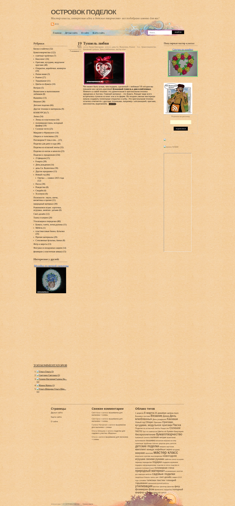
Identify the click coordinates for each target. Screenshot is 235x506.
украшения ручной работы (158, 483)
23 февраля (40, 158)
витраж (163, 437)
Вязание (37, 101)
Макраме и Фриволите (44, 132)
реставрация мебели (143, 474)
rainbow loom (173, 413)
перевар (138, 462)
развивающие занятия (174, 471)
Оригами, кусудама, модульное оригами (154, 423)
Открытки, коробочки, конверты (50, 68)
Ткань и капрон (40, 217)
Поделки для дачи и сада (44, 144)
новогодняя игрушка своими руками (156, 457)
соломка (142, 480)
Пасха (38, 184)
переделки (147, 462)
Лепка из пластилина (45, 120)
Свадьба (39, 190)
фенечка (163, 487)
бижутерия (178, 431)
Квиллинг (40, 59)
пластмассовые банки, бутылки (50, 231)
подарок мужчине (170, 462)
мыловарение (156, 456)
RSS (57, 24)
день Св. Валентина (120, 47)
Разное (132, 47)
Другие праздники (44, 171)
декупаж (162, 443)
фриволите (159, 490)
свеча (152, 477)
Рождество (40, 187)
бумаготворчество (148, 47)
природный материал (43, 204)
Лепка (36, 116)
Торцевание (41, 81)
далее (113, 104)
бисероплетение (145, 434)
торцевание (141, 483)
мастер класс (121, 49)
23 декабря (160, 413)
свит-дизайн (165, 477)
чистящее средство (152, 493)
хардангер (168, 490)
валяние (154, 437)
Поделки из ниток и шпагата (46, 151)
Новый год (40, 174)
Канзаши (172, 418)
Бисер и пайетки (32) (43, 49)
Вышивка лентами (142, 416)
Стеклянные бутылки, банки (48, 240)
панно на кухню (178, 459)
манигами (149, 453)
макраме (140, 453)
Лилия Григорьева (96, 47)
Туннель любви (96, 43)
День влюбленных (107, 49)
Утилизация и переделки (45, 221)
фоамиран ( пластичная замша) (47, 251)
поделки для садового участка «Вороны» (108, 432)
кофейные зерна (163, 449)
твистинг (161, 480)
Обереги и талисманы (43, 136)
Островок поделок (88, 504)
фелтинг (156, 487)
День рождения (42, 165)
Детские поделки (41, 105)
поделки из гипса (163, 465)
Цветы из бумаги (43, 84)
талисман (151, 480)
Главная (57, 32)
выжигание (171, 437)
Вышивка (37, 98)
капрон (163, 446)
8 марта (38, 161)
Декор (166, 416)
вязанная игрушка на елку (166, 441)
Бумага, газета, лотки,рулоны (49, 224)
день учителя (171, 443)
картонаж (170, 447)
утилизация (143, 486)
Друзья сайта (71, 32)
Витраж (37, 88)
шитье (163, 493)
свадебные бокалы (142, 477)
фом (151, 489)
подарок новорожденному (145, 465)
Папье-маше (41, 74)
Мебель (38, 228)
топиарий (171, 480)
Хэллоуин (40, 194)
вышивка (150, 440)
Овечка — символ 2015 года (51, 178)
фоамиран (141, 489)
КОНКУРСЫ (39, 112)
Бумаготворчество (41, 52)
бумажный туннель (91, 49)
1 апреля (139, 413)
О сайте (85, 32)
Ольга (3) (49, 371)
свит (157, 477)
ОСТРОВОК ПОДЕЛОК (83, 12)
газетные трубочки (44, 56)
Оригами (158, 422)
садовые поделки (163, 474)
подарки (157, 462)
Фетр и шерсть (40, 244)
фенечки (170, 487)
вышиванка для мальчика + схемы (107, 413)
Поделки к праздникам (44, 155)
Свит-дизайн (39, 214)
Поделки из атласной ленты (46, 147)
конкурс (151, 449)
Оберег (149, 422)
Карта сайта (98, 32)
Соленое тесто (42, 129)
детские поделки (147, 446)
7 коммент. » (75, 51)
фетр (177, 486)
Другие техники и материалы (47, 109)
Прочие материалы (44, 237)
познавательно (148, 468)
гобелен (155, 443)
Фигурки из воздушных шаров (47, 248)
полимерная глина (164, 468)
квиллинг (140, 449)
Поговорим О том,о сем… (45, 140)
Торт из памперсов (150, 431)
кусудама (176, 450)
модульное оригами (142, 456)
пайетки (168, 459)
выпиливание (140, 441)
